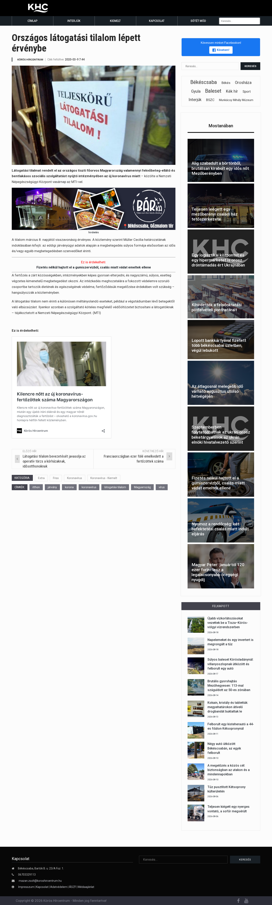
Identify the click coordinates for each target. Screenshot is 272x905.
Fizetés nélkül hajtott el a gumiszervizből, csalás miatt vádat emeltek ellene (93, 267)
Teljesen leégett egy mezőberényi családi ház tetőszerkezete (215, 214)
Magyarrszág (142, 487)
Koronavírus (74, 478)
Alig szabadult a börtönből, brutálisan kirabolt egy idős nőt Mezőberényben (220, 168)
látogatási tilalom (115, 487)
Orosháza (243, 82)
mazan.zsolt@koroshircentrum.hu (40, 880)
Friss (56, 478)
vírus (162, 487)
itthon (36, 487)
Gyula (196, 91)
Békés (225, 83)
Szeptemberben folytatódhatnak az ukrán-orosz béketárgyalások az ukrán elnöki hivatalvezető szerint (221, 435)
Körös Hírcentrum (30, 59)
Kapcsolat (156, 20)
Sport (247, 91)
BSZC (210, 100)
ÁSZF (72, 886)
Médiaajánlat (86, 886)
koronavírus (89, 487)
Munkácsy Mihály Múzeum (236, 100)
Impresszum (26, 886)
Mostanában (220, 125)
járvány (52, 487)
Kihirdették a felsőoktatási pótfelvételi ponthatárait (217, 307)
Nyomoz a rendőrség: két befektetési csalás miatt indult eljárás (220, 529)
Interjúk (73, 20)
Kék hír (232, 91)
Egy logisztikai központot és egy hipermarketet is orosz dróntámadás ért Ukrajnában (218, 260)
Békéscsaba (203, 82)
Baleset (213, 91)
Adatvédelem (58, 886)
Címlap (32, 20)
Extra (41, 478)
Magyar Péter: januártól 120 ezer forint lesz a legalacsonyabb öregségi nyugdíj (218, 572)
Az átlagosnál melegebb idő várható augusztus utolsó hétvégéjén (217, 391)
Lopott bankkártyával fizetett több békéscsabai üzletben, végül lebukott (219, 345)
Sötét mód (198, 20)
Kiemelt (115, 20)
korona (69, 487)
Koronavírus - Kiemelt (103, 478)
